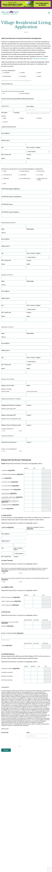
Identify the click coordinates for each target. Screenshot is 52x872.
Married (22, 118)
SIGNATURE (4, 732)
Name (3, 229)
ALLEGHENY (6, 72)
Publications (6, 178)
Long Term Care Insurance (8, 442)
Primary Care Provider (7, 385)
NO (21, 573)
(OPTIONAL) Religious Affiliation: (10, 188)
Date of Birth (30, 106)
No (21, 430)
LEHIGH (39, 72)
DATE (28, 732)
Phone (28, 158)
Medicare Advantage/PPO (8, 415)
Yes (4, 93)
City (2, 147)
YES (4, 573)
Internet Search (40, 171)
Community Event (7, 174)
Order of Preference (7, 83)
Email (3, 158)
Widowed (39, 118)
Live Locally (40, 174)
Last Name (16, 112)
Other (4, 183)
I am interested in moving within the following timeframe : (17, 98)
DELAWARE (23, 76)
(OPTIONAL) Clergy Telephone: (10, 212)
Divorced (5, 121)
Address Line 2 (5, 140)
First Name (4, 112)
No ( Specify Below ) (25, 93)
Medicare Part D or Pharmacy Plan (11, 425)
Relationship (30, 229)
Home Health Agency (25, 178)
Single (4, 118)
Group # (29, 405)
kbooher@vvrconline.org (39, 58)
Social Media (23, 174)
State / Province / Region (33, 147)
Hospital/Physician (24, 171)
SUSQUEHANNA (7, 76)
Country (29, 154)
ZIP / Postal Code (6, 154)
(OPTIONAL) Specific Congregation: (11, 196)
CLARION (22, 72)
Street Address (5, 133)
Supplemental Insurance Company (11, 405)
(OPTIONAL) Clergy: (7, 204)
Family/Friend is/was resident (42, 179)
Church (4, 171)
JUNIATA (39, 76)
